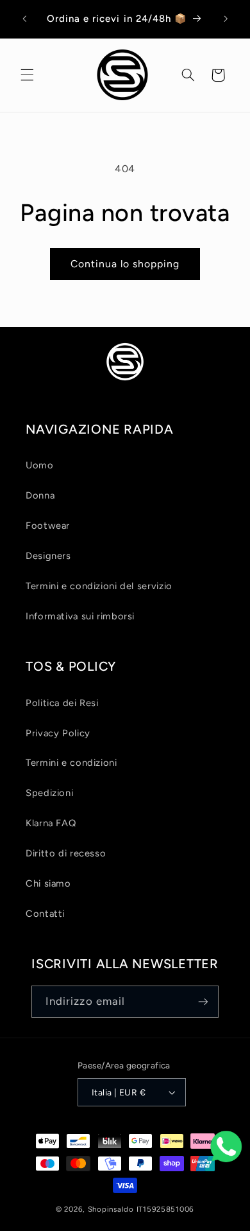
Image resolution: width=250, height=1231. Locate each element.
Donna (40, 495)
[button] (27, 75)
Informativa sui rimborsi (80, 616)
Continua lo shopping (125, 264)
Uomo (40, 465)
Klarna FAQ (51, 823)
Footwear (48, 525)
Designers (48, 556)
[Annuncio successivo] (226, 18)
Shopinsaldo (111, 1209)
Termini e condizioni (71, 762)
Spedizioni (49, 793)
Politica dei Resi (62, 703)
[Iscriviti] (203, 1001)
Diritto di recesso (66, 853)
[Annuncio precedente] (24, 18)
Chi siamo (48, 883)
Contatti (45, 913)
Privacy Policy (58, 733)
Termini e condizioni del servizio (99, 586)
